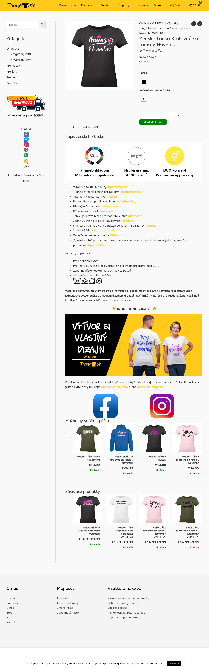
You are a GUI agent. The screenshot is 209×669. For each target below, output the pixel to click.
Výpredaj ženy (22, 59)
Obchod (144, 23)
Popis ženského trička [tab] (86, 127)
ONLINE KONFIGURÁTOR (133, 309)
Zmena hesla (65, 607)
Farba (143, 72)
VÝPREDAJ (13, 48)
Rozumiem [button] (174, 663)
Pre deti (105, 5)
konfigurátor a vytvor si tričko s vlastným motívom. (97, 300)
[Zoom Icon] (99, 55)
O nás (157, 5)
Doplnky (124, 5)
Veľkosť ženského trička (155, 90)
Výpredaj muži (22, 54)
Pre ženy (86, 5)
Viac (162, 663)
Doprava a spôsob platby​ (124, 617)
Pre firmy (12, 603)
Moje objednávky (67, 603)
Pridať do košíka (153, 122)
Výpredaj (143, 5)
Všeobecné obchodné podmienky (128, 598)
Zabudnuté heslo (68, 612)
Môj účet (174, 5)
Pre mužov (66, 5)
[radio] (143, 81)
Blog (9, 612)
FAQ (9, 617)
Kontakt (12, 622)
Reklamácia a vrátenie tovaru (126, 612)
